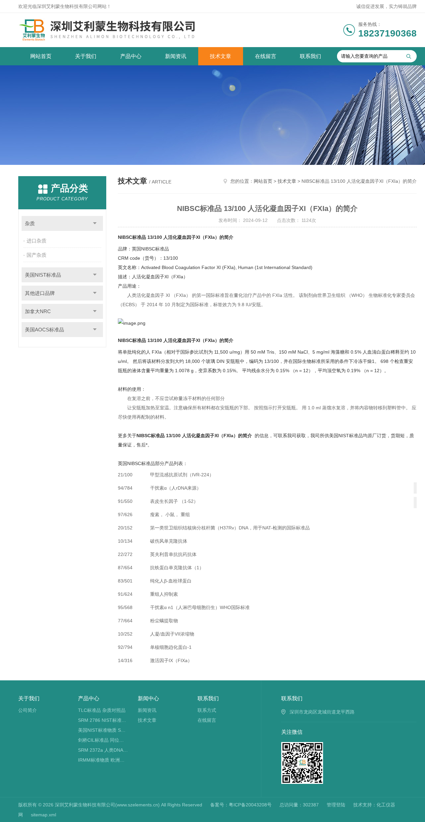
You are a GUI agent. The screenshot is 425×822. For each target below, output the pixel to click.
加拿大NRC (38, 311)
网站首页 (40, 56)
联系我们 (310, 56)
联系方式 (207, 710)
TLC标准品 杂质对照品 (102, 710)
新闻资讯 (175, 56)
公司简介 (27, 710)
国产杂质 (36, 255)
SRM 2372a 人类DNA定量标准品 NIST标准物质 (103, 750)
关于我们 (85, 56)
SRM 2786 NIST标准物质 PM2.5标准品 (103, 720)
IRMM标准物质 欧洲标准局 (103, 760)
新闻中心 (148, 698)
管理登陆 (336, 804)
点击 (95, 223)
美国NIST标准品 (43, 275)
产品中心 (130, 56)
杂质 (30, 223)
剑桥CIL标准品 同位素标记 (103, 740)
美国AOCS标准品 (44, 329)
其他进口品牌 (40, 293)
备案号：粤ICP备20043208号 (241, 804)
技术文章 (220, 56)
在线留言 (265, 56)
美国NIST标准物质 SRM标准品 (103, 730)
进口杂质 (36, 240)
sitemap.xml (43, 814)
